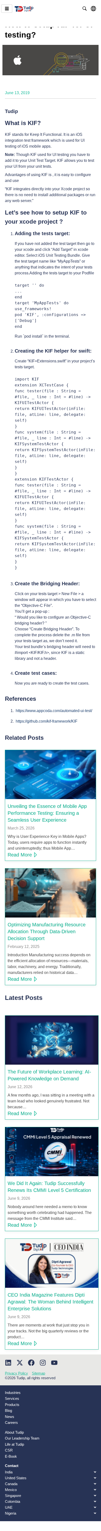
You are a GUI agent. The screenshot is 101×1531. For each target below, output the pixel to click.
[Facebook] (31, 1362)
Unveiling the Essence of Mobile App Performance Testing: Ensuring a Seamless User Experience (47, 813)
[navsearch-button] (84, 8)
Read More (20, 854)
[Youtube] (54, 1362)
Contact (11, 1466)
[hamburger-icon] (6, 8)
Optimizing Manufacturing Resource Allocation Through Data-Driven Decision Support (47, 931)
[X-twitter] (19, 1362)
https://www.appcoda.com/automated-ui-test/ (54, 711)
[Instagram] (42, 1362)
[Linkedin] (8, 1362)
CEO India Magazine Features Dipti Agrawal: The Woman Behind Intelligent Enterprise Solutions (50, 1301)
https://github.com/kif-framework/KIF (46, 721)
